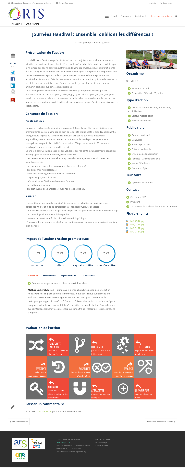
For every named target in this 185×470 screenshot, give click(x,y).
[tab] (33, 275)
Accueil (114, 16)
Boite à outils (140, 16)
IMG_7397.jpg (137, 221)
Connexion (167, 3)
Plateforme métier (20, 421)
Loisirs (107, 42)
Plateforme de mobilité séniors (160, 421)
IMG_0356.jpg (137, 224)
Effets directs (49, 275)
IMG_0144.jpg (137, 231)
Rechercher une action (160, 16)
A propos (125, 16)
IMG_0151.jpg (137, 228)
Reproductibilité (68, 275)
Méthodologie (101, 442)
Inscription (152, 3)
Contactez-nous (66, 3)
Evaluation (33, 275)
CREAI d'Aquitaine (63, 442)
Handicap (98, 42)
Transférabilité (88, 275)
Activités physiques (83, 42)
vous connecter (44, 411)
